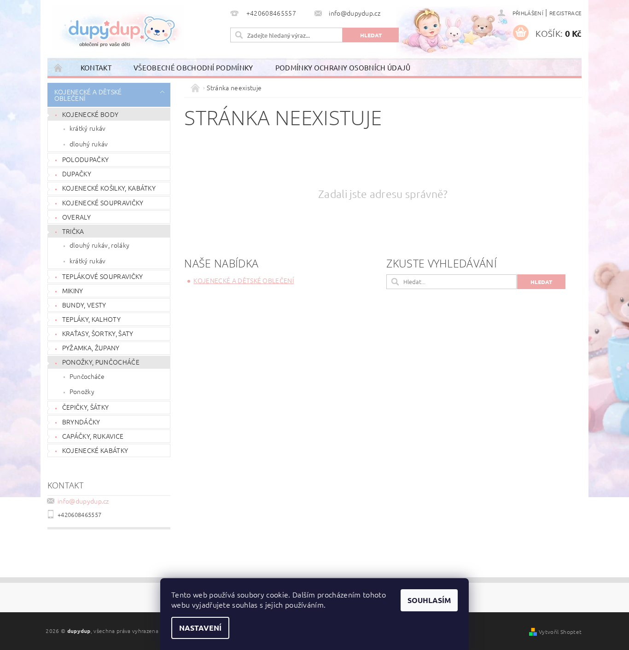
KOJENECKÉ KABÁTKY (95, 450)
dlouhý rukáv (89, 143)
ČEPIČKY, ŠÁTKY (85, 407)
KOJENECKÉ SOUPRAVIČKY (103, 202)
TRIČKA (73, 231)
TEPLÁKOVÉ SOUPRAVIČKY (102, 276)
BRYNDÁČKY (81, 421)
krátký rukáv (88, 128)
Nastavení (200, 628)
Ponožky (82, 391)
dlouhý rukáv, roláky (99, 245)
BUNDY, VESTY (84, 304)
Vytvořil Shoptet (560, 631)
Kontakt (96, 67)
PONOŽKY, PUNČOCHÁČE (101, 361)
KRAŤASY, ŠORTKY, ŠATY (98, 333)
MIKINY (72, 290)
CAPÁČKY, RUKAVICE (92, 436)
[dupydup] (118, 28)
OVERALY (76, 216)
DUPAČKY (76, 173)
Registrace (565, 13)
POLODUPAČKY (85, 159)
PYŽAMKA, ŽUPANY (91, 347)
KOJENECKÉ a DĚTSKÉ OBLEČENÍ (88, 95)
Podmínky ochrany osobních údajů (343, 67)
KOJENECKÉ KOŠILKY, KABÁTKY (109, 187)
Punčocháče (87, 376)
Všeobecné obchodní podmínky (193, 67)
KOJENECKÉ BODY (90, 114)
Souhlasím (429, 600)
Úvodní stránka (58, 67)
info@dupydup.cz (83, 500)
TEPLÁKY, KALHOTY (91, 319)
